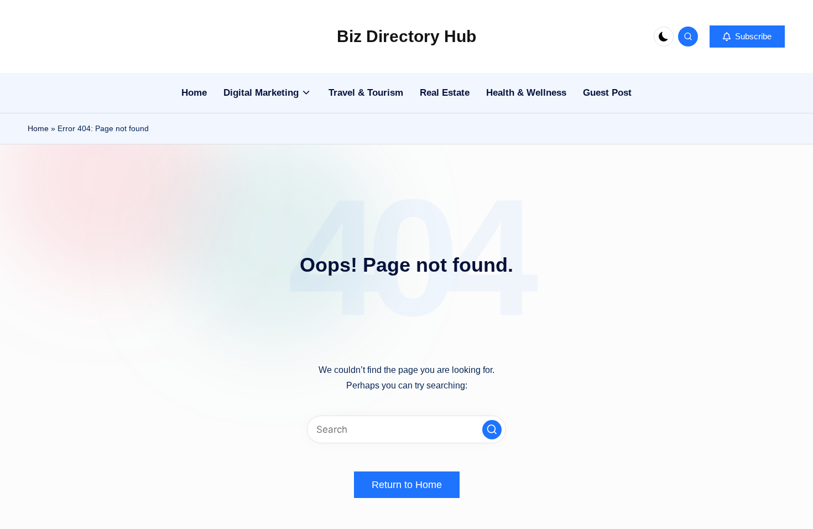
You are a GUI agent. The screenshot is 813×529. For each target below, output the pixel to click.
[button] (747, 36)
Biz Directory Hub (406, 36)
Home (38, 128)
